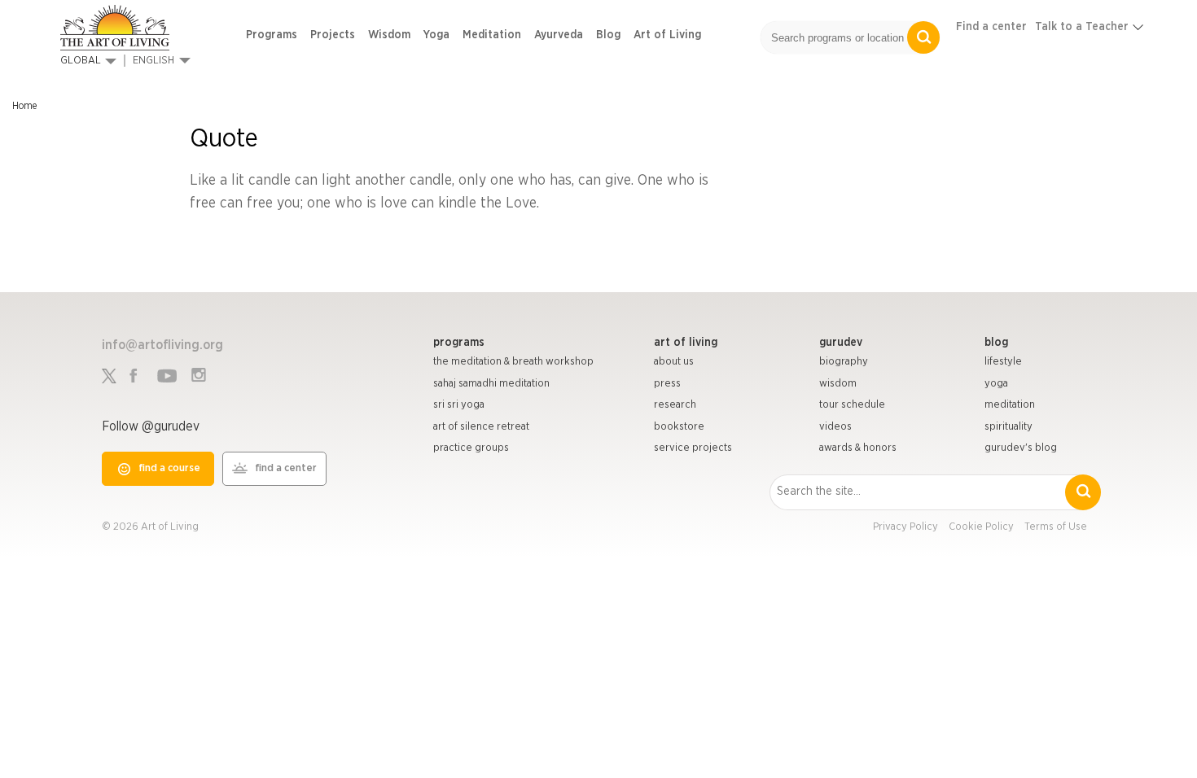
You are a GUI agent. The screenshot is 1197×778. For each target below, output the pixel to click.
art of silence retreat (481, 427)
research (675, 405)
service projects (693, 448)
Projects (332, 35)
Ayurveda (558, 35)
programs (458, 342)
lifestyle (1003, 361)
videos (835, 427)
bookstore (679, 427)
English (153, 60)
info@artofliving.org (162, 345)
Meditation (492, 35)
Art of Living (667, 35)
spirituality (1008, 427)
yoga (996, 383)
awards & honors (858, 448)
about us (674, 361)
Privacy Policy (905, 527)
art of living (685, 342)
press (667, 383)
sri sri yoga (458, 405)
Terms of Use (1055, 527)
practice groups (471, 448)
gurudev (840, 342)
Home (24, 106)
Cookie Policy (981, 527)
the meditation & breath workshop (513, 361)
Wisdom (389, 35)
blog (996, 342)
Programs (271, 35)
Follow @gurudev (151, 426)
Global (80, 60)
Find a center (991, 27)
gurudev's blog (1020, 448)
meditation (1009, 405)
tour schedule (852, 405)
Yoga (436, 35)
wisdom (838, 383)
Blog (608, 35)
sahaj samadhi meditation (491, 383)
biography (843, 361)
